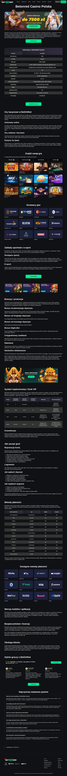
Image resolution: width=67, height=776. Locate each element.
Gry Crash (40, 159)
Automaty (55, 159)
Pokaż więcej (33, 684)
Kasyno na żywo (25, 159)
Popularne (11, 159)
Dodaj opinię (56, 662)
